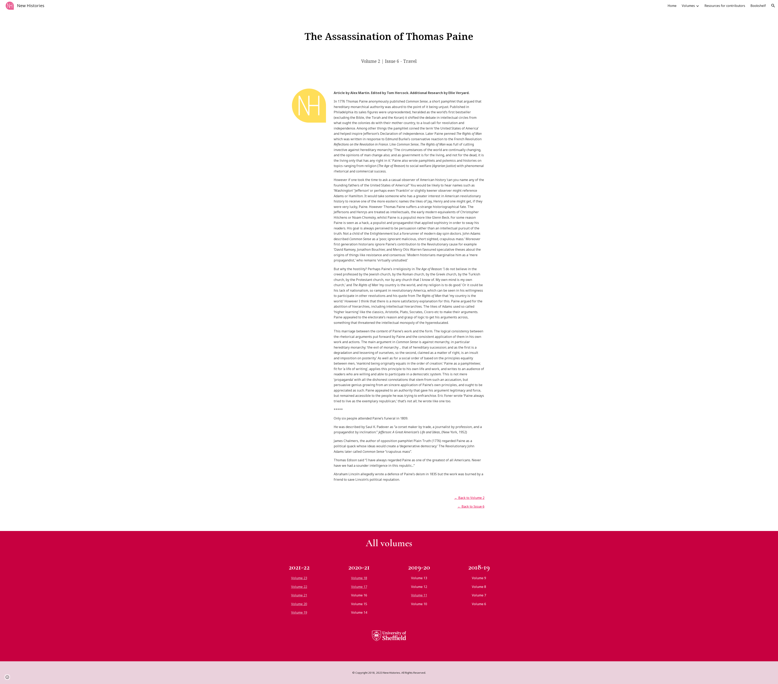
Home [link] (672, 5)
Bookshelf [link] (758, 5)
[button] (773, 6)
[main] (389, 36)
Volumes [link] (688, 5)
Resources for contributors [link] (724, 5)
